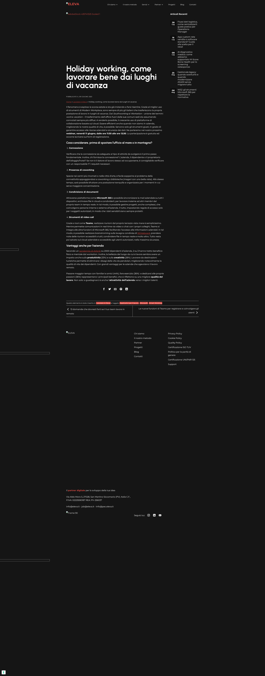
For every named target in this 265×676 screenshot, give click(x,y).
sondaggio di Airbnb (90, 251)
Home (68, 102)
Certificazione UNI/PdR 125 (181, 359)
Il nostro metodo (130, 5)
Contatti (192, 5)
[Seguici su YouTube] (160, 515)
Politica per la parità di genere (179, 353)
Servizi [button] (144, 5)
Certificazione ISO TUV (179, 347)
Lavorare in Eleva (80, 102)
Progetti (171, 5)
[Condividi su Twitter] (109, 289)
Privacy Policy (175, 333)
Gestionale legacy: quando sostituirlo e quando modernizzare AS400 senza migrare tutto (188, 78)
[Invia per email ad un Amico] (115, 289)
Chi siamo (111, 5)
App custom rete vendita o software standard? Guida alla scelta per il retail (187, 42)
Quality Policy (175, 342)
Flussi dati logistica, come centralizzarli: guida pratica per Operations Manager (188, 27)
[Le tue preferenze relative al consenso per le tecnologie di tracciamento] (4, 672)
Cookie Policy (175, 338)
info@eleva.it (73, 506)
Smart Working (155, 303)
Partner (158, 5)
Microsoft (144, 303)
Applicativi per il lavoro (129, 303)
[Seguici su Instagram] (148, 515)
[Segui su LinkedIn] (154, 515)
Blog (182, 5)
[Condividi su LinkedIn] (126, 289)
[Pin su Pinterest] (120, 289)
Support (172, 364)
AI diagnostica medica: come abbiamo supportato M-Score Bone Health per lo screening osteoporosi (188, 59)
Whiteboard (143, 233)
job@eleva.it (87, 506)
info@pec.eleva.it (105, 506)
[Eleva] (73, 4)
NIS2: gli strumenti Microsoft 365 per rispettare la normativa (187, 93)
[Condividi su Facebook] (104, 289)
